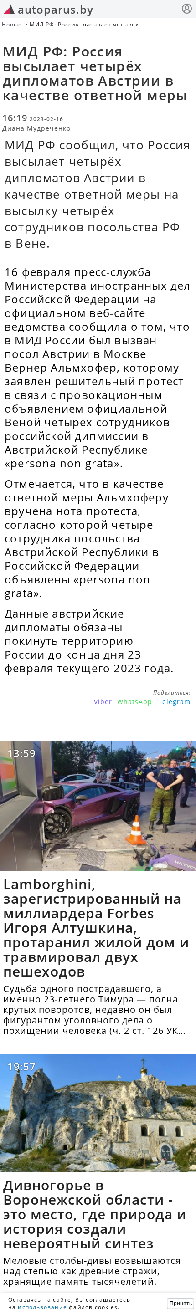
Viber (103, 701)
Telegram (174, 701)
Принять (181, 1303)
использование (42, 1307)
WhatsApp (134, 701)
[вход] (186, 9)
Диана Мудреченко (36, 128)
